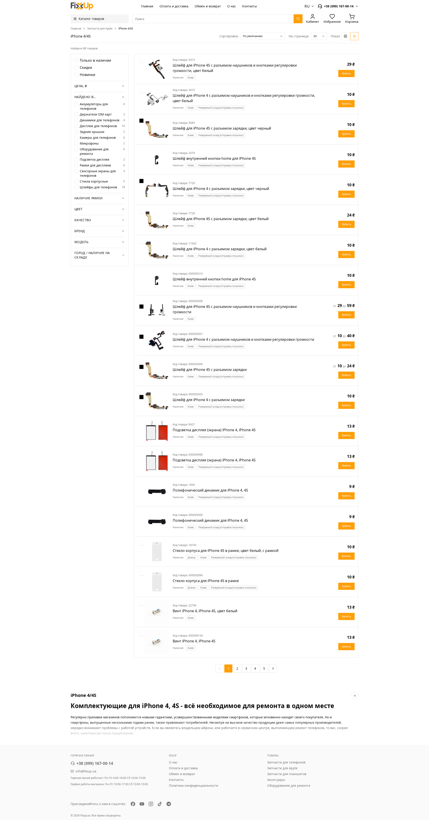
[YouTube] (141, 803)
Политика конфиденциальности (193, 785)
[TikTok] (159, 803)
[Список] (354, 36)
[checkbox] (76, 60)
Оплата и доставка (174, 6)
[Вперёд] (273, 668)
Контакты (249, 6)
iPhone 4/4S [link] (125, 28)
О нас (231, 6)
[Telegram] (168, 803)
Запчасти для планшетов (286, 774)
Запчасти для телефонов (286, 762)
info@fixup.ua (86, 771)
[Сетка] (345, 36)
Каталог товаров (91, 19)
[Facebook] (133, 803)
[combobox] (262, 36)
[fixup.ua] (82, 6)
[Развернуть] (354, 695)
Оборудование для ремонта (288, 785)
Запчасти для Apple (100, 28)
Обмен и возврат (208, 6)
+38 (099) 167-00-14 (94, 763)
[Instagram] (150, 803)
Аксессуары (276, 780)
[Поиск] (298, 18)
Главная (147, 6)
